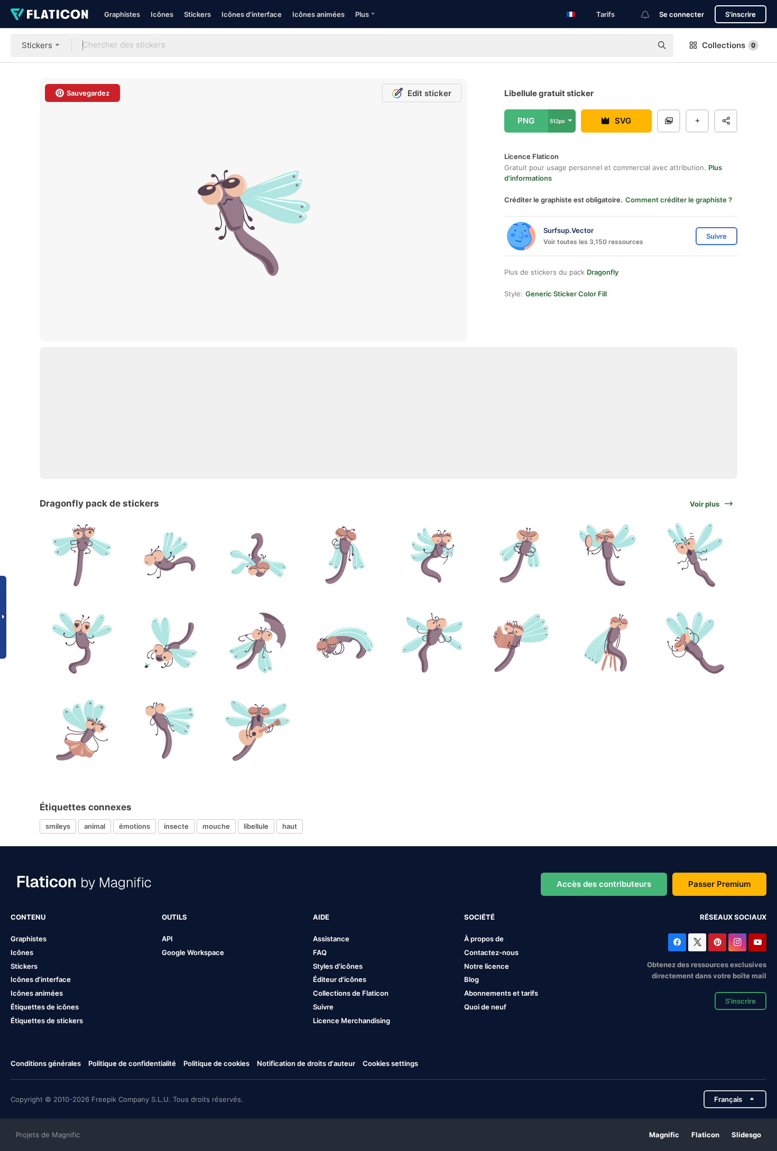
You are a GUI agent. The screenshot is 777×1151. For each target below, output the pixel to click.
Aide (321, 917)
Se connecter (681, 14)
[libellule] (82, 555)
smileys (57, 826)
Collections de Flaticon (350, 993)
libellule (256, 826)
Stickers (197, 14)
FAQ (320, 952)
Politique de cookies (216, 1063)
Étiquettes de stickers (47, 1020)
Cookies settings (390, 1064)
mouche (216, 826)
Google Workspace (193, 952)
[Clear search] (638, 45)
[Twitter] (697, 942)
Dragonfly (602, 272)
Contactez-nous (491, 952)
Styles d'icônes (338, 966)
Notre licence (486, 966)
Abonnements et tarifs (501, 993)
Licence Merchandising (351, 1020)
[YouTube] (757, 942)
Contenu (28, 917)
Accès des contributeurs (604, 884)
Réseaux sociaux (733, 917)
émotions (134, 826)
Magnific (664, 1134)
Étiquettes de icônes (45, 1007)
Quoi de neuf (485, 1007)
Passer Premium (719, 884)
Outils (174, 917)
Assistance (331, 938)
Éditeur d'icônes (339, 979)
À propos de (484, 938)
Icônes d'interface (251, 14)
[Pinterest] (717, 942)
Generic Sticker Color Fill (566, 293)
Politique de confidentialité (132, 1063)
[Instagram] (737, 942)
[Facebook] (677, 942)
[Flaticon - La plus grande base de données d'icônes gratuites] (49, 14)
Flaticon (705, 1134)
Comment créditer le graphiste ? (678, 199)
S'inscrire (740, 14)
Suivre (323, 1007)
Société (479, 917)
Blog (471, 979)
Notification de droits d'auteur (306, 1063)
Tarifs (605, 14)
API (167, 938)
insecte (176, 826)
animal (94, 826)
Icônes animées (318, 14)
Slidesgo (746, 1134)
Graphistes (122, 14)
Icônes (162, 14)
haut (289, 826)
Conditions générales (46, 1063)
